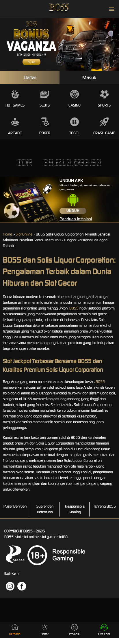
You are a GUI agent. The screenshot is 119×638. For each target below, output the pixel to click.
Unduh (72, 211)
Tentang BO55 (104, 506)
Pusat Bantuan (15, 506)
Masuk (89, 77)
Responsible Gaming (75, 509)
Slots (45, 105)
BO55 (74, 308)
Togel (74, 132)
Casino (74, 105)
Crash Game (104, 132)
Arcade (15, 132)
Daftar (30, 77)
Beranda (15, 634)
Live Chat (104, 634)
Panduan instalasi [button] (76, 219)
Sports (104, 105)
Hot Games (15, 105)
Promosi (74, 634)
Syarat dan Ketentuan (44, 509)
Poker (44, 132)
